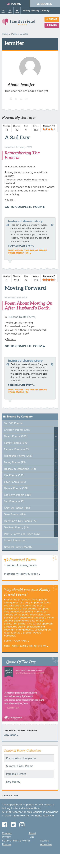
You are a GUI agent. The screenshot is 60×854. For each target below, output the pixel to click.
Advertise (46, 844)
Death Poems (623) (15, 436)
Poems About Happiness (21, 758)
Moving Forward (25, 288)
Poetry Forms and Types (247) (22, 534)
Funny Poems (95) (15, 462)
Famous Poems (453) (17, 449)
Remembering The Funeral (22, 155)
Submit (53, 19)
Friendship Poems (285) (18, 456)
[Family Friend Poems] (18, 24)
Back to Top (11, 796)
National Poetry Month (18, 547)
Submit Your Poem (16, 641)
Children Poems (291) (17, 430)
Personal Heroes (16, 774)
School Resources (15, 540)
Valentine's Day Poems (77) (20, 521)
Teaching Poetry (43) (16, 527)
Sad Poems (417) (14, 501)
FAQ (31, 837)
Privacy (6, 837)
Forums (6, 844)
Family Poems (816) (16, 443)
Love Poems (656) (15, 482)
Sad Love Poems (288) (17, 495)
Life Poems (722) (14, 475)
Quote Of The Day (21, 661)
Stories (44, 840)
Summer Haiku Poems (19, 766)
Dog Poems (13, 782)
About (32, 833)
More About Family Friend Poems (25, 646)
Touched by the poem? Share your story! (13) (27, 251)
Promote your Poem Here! (21, 574)
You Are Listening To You (22, 565)
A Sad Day (17, 137)
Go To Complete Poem (23, 206)
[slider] (49, 129)
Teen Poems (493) (15, 514)
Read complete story (20, 246)
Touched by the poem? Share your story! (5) (27, 391)
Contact (7, 833)
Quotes (46, 4)
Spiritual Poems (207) (17, 508)
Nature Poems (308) (16, 488)
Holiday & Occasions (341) (20, 469)
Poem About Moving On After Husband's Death (28, 305)
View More (10, 735)
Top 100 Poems (13, 423)
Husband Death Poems (22, 317)
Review (53, 25)
